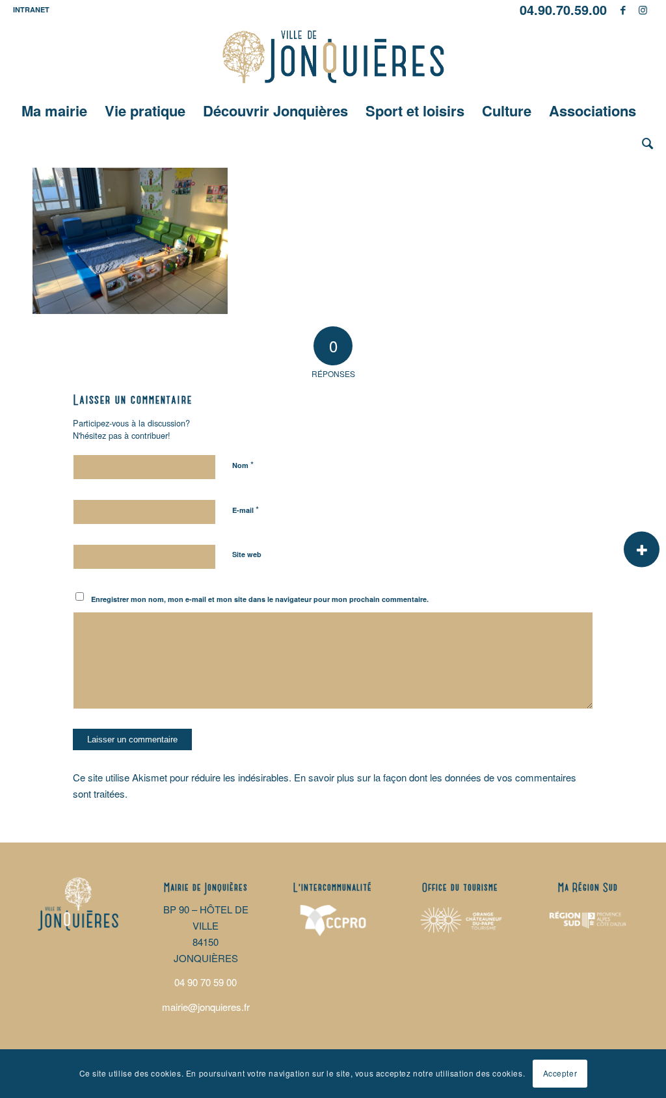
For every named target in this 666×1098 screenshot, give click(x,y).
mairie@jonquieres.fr (206, 1006)
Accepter (560, 1072)
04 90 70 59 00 (205, 982)
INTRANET (31, 9)
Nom (243, 464)
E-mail (245, 509)
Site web (246, 554)
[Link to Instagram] (643, 10)
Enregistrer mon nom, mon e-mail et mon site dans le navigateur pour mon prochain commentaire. (260, 599)
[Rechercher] (643, 143)
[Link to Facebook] (623, 10)
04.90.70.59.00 (563, 9)
